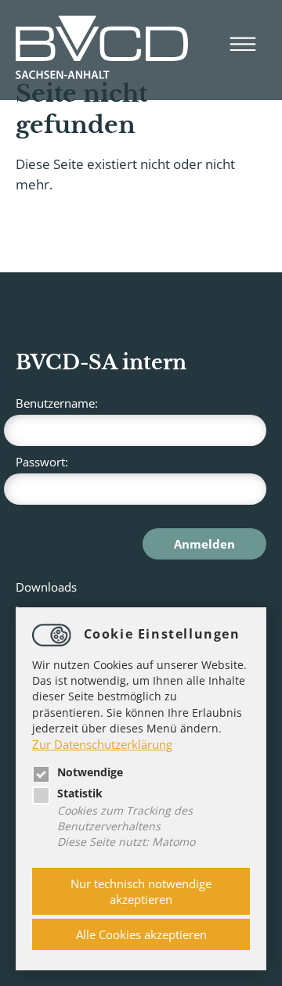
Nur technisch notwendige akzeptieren (141, 891)
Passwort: (42, 462)
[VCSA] (102, 50)
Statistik (80, 793)
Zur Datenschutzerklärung (102, 744)
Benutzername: (57, 403)
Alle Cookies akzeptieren (141, 934)
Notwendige (90, 772)
